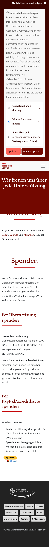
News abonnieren (14, 506)
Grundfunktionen (21, 108)
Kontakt (24, 519)
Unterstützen (10, 519)
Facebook (40, 519)
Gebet (5, 235)
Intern (30, 506)
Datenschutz (27, 512)
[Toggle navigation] (43, 166)
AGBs (39, 512)
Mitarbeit (29, 235)
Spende (14, 235)
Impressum (11, 512)
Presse (40, 506)
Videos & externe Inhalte (22, 121)
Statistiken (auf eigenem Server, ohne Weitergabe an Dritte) (24, 137)
